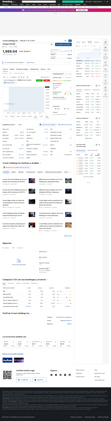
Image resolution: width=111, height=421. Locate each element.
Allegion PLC (49, 341)
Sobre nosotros (80, 370)
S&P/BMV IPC (79, 60)
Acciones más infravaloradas (81, 145)
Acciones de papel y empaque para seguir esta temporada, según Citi (14, 225)
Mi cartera (97, 376)
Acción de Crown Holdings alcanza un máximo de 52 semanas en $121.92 (15, 180)
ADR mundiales (54, 7)
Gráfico (12, 69)
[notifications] (104, 1)
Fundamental (34, 69)
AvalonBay (62, 341)
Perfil (10, 73)
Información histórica (19, 73)
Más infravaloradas (80, 150)
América (69, 7)
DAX (77, 71)
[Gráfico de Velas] (4, 77)
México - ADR (62, 7)
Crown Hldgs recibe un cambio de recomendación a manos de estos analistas (13, 203)
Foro (49, 69)
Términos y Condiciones (76, 417)
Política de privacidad (90, 417)
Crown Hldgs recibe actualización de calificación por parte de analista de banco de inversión (51, 203)
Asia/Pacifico (79, 7)
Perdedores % (96, 89)
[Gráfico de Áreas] (7, 77)
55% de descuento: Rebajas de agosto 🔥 (72, 1)
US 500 (78, 66)
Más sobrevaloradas (93, 150)
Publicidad (79, 373)
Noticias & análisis (22, 69)
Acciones (6, 7)
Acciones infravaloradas (93, 7)
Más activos (79, 89)
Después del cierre (40, 7)
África (85, 7)
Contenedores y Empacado (64, 317)
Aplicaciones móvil (100, 373)
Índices (83, 42)
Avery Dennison (35, 341)
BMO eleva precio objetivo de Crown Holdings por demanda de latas (50, 180)
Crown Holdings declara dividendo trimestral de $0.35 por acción (14, 214)
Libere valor (67, 51)
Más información (31, 62)
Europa (73, 7)
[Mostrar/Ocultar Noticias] (27, 77)
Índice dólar (79, 76)
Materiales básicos (66, 320)
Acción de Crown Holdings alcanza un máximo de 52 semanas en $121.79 (15, 191)
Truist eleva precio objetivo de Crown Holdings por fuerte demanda (51, 214)
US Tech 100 (79, 68)
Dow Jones (79, 63)
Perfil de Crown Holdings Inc (16, 313)
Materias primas (90, 42)
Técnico (43, 69)
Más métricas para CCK (65, 124)
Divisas (78, 42)
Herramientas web (99, 380)
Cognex (20, 341)
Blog (96, 370)
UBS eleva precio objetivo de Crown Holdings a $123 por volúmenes (50, 191)
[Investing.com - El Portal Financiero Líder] (9, 1)
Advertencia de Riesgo (103, 417)
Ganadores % (87, 89)
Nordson (6, 341)
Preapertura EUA (30, 7)
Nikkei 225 (78, 73)
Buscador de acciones (67, 4)
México (23, 7)
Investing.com (47, 207)
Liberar (29, 306)
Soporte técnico (80, 376)
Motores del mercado (83, 85)
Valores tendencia (82, 118)
